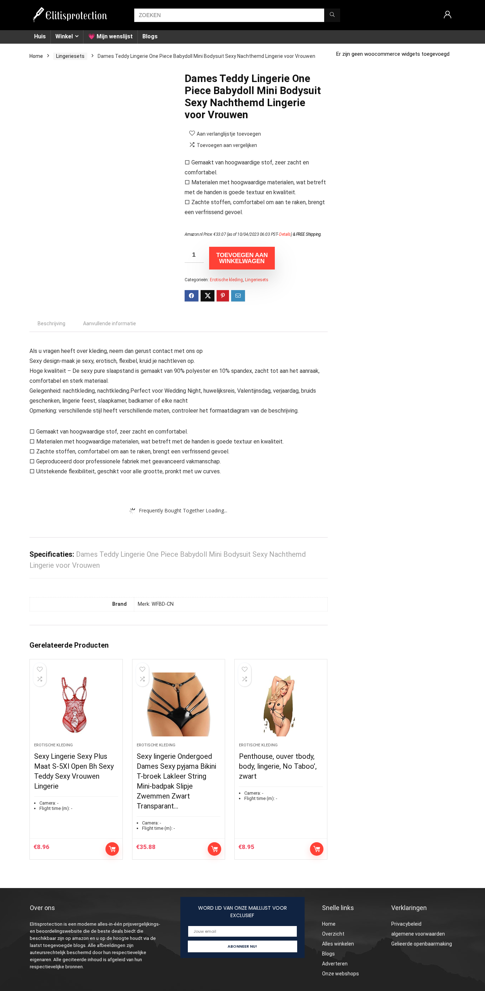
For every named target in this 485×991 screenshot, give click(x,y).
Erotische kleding (226, 279)
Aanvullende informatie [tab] (109, 323)
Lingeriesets (70, 56)
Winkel (64, 36)
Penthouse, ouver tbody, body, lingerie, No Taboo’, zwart (278, 766)
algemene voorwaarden (418, 934)
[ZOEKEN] (332, 15)
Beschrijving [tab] (51, 323)
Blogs (150, 36)
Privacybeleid (406, 924)
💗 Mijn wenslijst (110, 36)
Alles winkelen (338, 944)
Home (36, 56)
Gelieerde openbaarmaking (421, 944)
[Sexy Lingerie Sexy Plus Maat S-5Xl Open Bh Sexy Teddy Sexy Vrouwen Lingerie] (76, 704)
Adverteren (335, 964)
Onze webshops (340, 973)
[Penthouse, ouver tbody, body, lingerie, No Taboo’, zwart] (281, 704)
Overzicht (333, 934)
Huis (40, 36)
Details (285, 234)
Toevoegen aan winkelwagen (242, 258)
